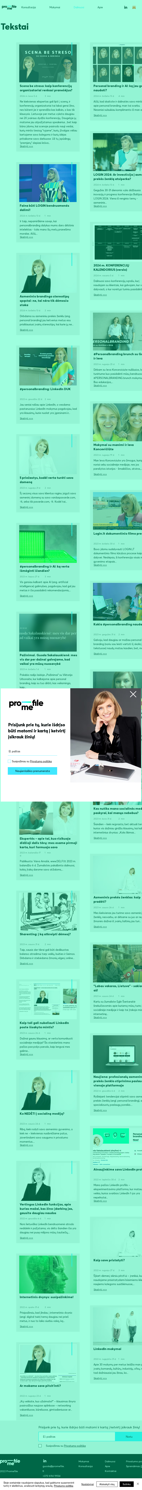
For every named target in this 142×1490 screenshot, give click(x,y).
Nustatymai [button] (87, 1484)
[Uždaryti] (138, 1484)
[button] (133, 694)
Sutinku (127, 1484)
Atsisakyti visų (107, 1484)
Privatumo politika (63, 1485)
